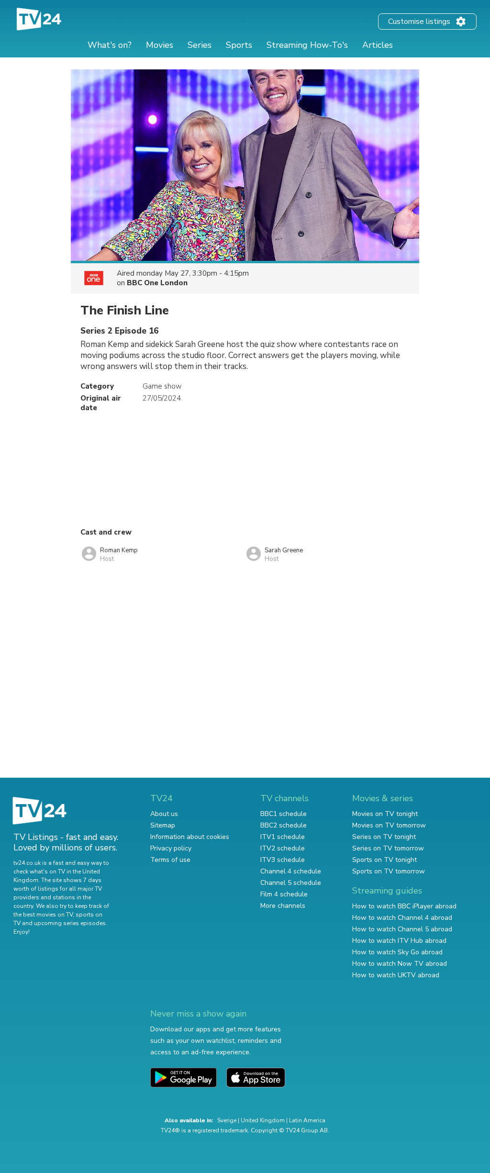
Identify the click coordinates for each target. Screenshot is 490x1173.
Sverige (226, 1120)
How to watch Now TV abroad (399, 963)
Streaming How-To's (307, 45)
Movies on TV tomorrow (389, 825)
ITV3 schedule (282, 859)
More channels (282, 905)
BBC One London (157, 283)
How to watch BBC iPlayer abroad (404, 906)
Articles (377, 45)
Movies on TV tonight (385, 813)
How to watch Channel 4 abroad (402, 917)
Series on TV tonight (384, 836)
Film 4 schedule (284, 894)
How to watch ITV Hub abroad (399, 940)
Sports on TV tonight (384, 859)
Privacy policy (170, 848)
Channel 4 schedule (290, 871)
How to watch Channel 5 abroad (402, 929)
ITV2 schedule (282, 848)
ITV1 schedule (282, 836)
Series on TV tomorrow (388, 848)
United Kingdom (263, 1120)
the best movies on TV (43, 914)
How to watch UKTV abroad (395, 975)
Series (200, 45)
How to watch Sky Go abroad (397, 952)
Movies (159, 45)
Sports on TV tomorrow (388, 871)
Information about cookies (189, 836)
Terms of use (170, 859)
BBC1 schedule (283, 813)
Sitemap (162, 825)
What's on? (110, 45)
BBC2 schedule (283, 825)
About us (164, 813)
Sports (239, 45)
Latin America (307, 1120)
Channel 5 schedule (290, 882)
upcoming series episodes (70, 923)
